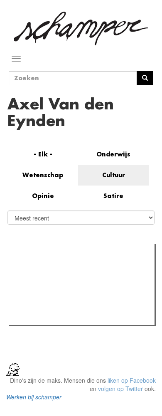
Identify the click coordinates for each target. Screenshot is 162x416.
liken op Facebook (132, 380)
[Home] (81, 28)
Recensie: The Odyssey (56, 286)
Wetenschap (42, 175)
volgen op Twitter (120, 388)
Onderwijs (113, 154)
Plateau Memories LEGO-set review (72, 316)
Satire (113, 196)
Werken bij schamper (33, 397)
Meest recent (83, 269)
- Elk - (43, 154)
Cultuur (113, 175)
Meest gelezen (37, 269)
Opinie (43, 196)
